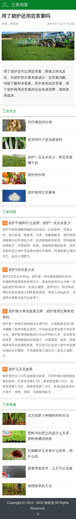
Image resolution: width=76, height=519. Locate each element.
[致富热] (22, 5)
